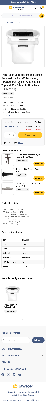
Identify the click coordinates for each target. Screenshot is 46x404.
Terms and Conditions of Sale (28, 392)
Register (14, 122)
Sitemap (31, 395)
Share (40, 122)
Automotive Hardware (13, 22)
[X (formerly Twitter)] (8, 374)
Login (6, 122)
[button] (19, 70)
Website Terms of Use (19, 395)
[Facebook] (2, 374)
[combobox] (23, 15)
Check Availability (11, 126)
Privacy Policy (11, 392)
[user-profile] (34, 8)
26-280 (20, 142)
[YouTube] (19, 374)
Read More (5, 115)
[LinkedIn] (14, 374)
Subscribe (38, 340)
